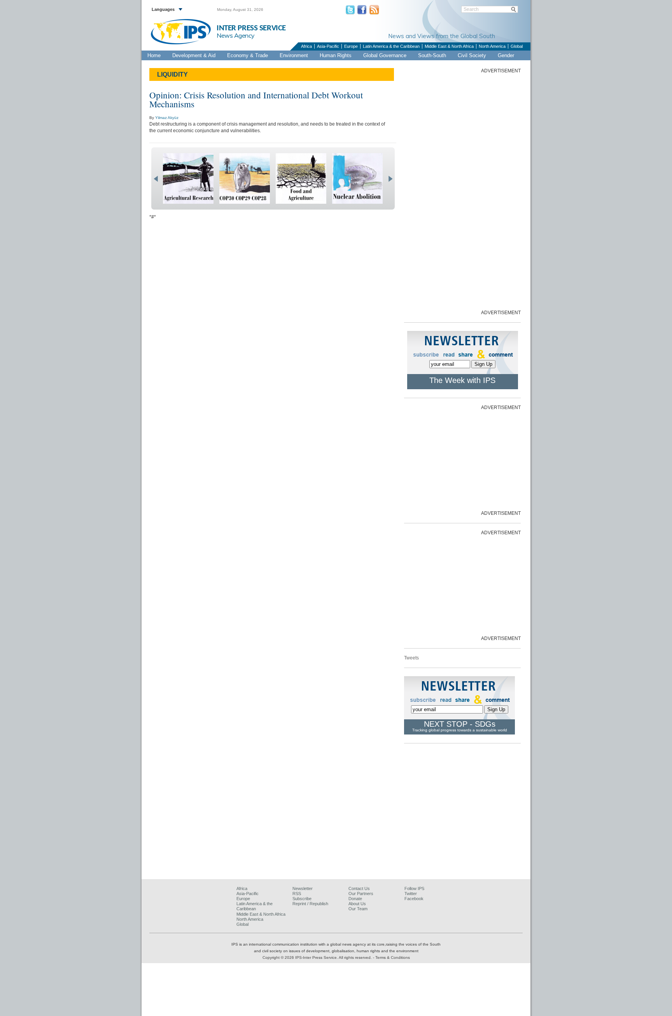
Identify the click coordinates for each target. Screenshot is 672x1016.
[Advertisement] (462, 191)
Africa (306, 46)
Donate (355, 898)
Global (517, 46)
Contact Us (359, 888)
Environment (294, 55)
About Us (357, 903)
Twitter (410, 893)
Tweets (411, 658)
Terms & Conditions (392, 957)
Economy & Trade (247, 55)
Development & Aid (193, 55)
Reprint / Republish (310, 903)
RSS (296, 893)
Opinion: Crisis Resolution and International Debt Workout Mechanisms (256, 99)
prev (156, 179)
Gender (506, 55)
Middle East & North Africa (449, 46)
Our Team (358, 908)
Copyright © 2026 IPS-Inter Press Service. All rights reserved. (317, 957)
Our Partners (360, 893)
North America (492, 46)
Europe (351, 46)
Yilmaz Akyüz (166, 117)
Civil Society (472, 55)
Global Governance (384, 55)
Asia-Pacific (328, 46)
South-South (432, 55)
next (390, 179)
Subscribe (302, 898)
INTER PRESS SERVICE (251, 28)
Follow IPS (414, 888)
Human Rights (336, 55)
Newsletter (302, 888)
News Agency (236, 35)
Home (154, 55)
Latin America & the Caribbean (391, 46)
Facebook (414, 898)
